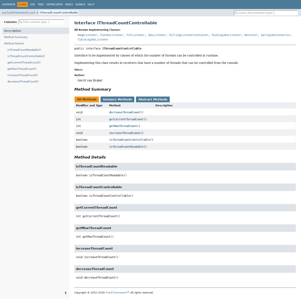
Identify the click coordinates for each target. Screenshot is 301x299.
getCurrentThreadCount (126, 119)
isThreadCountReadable (126, 146)
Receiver (251, 35)
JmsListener (157, 35)
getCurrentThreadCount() (24, 62)
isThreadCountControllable (129, 139)
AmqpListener (87, 35)
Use (32, 4)
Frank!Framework (116, 292)
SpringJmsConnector (275, 35)
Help (91, 4)
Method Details (14, 43)
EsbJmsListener (111, 35)
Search (80, 4)
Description (12, 30)
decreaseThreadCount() (22, 81)
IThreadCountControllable (59, 12)
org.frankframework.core (18, 12)
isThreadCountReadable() (24, 49)
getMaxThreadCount (123, 126)
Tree (41, 4)
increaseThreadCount (124, 133)
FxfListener (136, 35)
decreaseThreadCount (124, 112)
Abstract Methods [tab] (152, 99)
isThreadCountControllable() (26, 56)
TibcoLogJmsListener (93, 39)
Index (69, 4)
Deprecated (54, 4)
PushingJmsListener (226, 35)
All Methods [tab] (86, 99)
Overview (8, 4)
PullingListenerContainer (188, 35)
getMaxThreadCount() (21, 68)
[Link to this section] (114, 89)
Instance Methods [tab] (117, 99)
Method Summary (16, 37)
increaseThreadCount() (22, 75)
